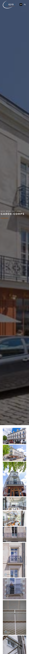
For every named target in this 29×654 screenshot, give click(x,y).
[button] (21, 4)
